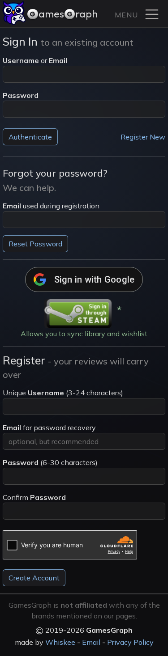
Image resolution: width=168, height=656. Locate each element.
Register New (143, 136)
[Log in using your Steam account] (78, 313)
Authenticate (30, 136)
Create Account (34, 577)
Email (91, 642)
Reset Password (35, 243)
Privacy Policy (130, 642)
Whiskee (60, 642)
